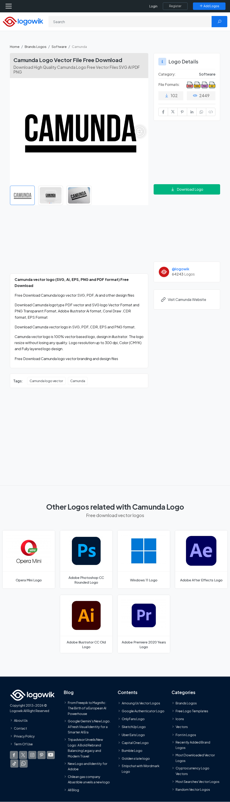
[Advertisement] (79, 242)
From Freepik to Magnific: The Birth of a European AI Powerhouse (87, 708)
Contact (20, 728)
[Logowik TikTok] (14, 763)
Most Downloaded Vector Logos (195, 757)
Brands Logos (35, 46)
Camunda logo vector (46, 381)
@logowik (180, 269)
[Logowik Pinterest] (42, 755)
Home (15, 46)
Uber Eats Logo (133, 735)
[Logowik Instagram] (32, 755)
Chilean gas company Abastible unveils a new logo (89, 779)
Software (59, 46)
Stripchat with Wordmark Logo (140, 768)
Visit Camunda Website (187, 299)
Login (153, 6)
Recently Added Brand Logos (193, 745)
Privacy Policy (24, 736)
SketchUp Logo (134, 727)
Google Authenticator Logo (143, 711)
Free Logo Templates (192, 711)
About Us (21, 720)
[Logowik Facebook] (14, 755)
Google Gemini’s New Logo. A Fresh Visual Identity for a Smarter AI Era (89, 726)
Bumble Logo (132, 750)
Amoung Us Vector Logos (141, 703)
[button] (139, 131)
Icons (180, 719)
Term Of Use (23, 744)
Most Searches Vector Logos (197, 782)
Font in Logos (186, 735)
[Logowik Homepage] (23, 21)
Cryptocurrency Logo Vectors (192, 770)
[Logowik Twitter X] (23, 755)
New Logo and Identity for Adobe (87, 766)
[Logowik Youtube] (51, 755)
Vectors (182, 727)
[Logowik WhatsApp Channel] (24, 763)
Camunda (77, 381)
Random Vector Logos (193, 789)
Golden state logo (136, 758)
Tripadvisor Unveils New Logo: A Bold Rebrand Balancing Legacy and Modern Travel (85, 747)
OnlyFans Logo (133, 719)
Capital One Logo (135, 743)
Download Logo (190, 189)
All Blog (73, 790)
